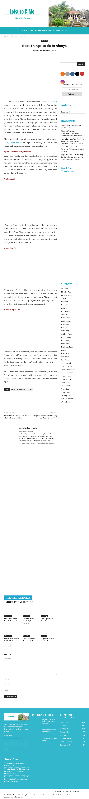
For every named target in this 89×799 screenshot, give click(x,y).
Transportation (66, 366)
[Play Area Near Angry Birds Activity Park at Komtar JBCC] (36, 721)
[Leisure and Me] (44, 13)
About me (27, 30)
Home (6, 36)
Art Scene (64, 289)
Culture (63, 298)
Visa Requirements (67, 399)
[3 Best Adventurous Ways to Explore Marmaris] (31, 611)
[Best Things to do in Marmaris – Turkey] (31, 631)
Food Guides (65, 311)
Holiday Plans (66, 318)
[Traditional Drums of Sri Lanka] (36, 740)
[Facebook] (6, 744)
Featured (64, 308)
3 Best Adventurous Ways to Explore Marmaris (29, 621)
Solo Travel (65, 360)
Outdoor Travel (66, 334)
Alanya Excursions (12, 142)
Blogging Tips (66, 292)
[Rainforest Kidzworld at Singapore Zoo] (36, 731)
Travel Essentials (67, 373)
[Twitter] (16, 744)
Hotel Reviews (66, 321)
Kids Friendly (21, 389)
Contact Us (60, 30)
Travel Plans (65, 382)
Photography (65, 344)
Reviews (64, 350)
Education (64, 302)
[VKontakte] (26, 744)
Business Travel (66, 295)
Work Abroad (65, 402)
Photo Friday (65, 340)
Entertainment (66, 305)
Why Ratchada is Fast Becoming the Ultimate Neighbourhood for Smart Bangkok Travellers (72, 157)
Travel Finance (66, 376)
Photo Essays (66, 337)
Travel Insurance (67, 379)
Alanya (13, 389)
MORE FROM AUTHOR (19, 602)
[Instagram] (11, 743)
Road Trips (65, 353)
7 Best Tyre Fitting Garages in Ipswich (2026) (71, 127)
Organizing (65, 331)
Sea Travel (65, 357)
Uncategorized (66, 395)
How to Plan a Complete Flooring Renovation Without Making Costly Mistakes (73, 149)
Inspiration (65, 324)
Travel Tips (14, 36)
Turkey (53, 102)
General (64, 315)
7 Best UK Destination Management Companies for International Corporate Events (71, 133)
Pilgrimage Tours (67, 347)
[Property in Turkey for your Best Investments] (49, 631)
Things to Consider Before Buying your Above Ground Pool (45, 417)
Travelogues (65, 392)
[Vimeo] (21, 744)
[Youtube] (6, 749)
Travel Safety (65, 386)
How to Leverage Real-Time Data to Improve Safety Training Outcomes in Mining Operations (72, 141)
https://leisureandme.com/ (26, 431)
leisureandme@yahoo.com (13, 738)
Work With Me (43, 30)
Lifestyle (44, 636)
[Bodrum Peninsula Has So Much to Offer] (12, 631)
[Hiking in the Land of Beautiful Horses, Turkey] (12, 611)
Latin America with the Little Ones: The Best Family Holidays (16, 417)
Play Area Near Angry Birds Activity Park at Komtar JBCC (48, 721)
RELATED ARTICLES (18, 597)
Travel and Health (67, 370)
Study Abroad (66, 363)
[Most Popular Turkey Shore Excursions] (49, 611)
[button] (82, 30)
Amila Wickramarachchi (41, 50)
